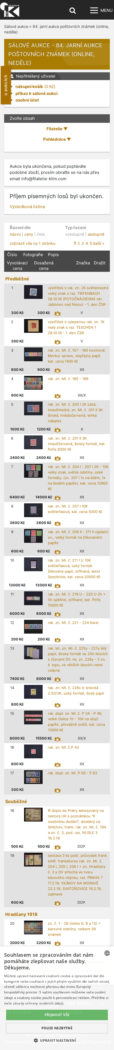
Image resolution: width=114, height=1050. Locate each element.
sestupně (96, 234)
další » (98, 243)
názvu (15, 234)
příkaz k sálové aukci (36, 93)
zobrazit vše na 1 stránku (32, 243)
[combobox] (107, 953)
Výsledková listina (27, 206)
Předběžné (17, 278)
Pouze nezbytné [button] (57, 1028)
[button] (57, 1040)
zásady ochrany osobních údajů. (38, 1003)
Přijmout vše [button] (57, 1014)
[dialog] (57, 998)
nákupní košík (29, 86)
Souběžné (16, 801)
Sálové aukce (16, 26)
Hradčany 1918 (21, 914)
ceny (28, 234)
